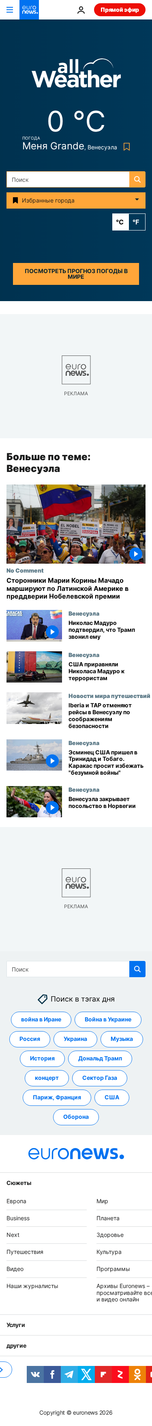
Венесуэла (84, 613)
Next (12, 1235)
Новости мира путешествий (109, 696)
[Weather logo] (76, 75)
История (42, 1058)
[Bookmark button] (125, 147)
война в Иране (41, 1019)
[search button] (137, 179)
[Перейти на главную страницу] (29, 9)
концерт (47, 1078)
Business (18, 1218)
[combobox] (76, 179)
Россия (29, 1039)
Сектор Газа (99, 1078)
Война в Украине (108, 1019)
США (112, 1097)
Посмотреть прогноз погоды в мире (76, 273)
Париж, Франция (57, 1097)
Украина (75, 1039)
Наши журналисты (32, 1285)
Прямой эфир (120, 9)
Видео (15, 1268)
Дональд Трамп (100, 1058)
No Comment (25, 570)
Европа (16, 1201)
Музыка (122, 1039)
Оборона (76, 1117)
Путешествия (24, 1251)
